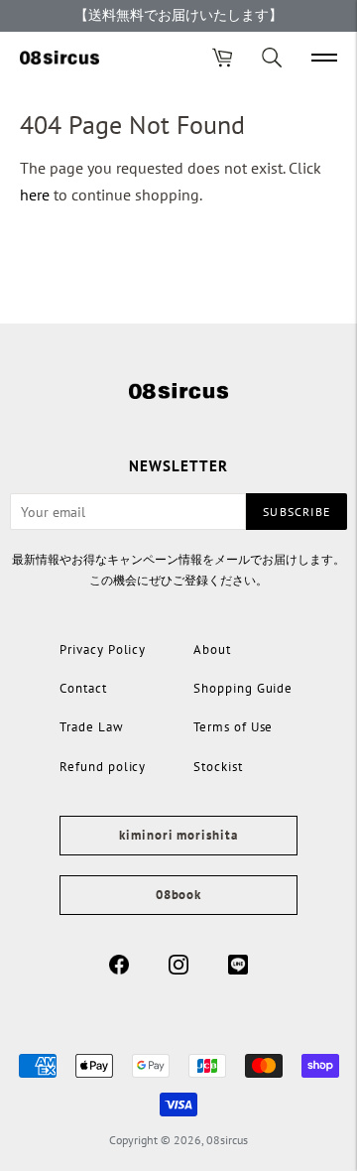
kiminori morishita (178, 835)
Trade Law (92, 726)
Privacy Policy (103, 649)
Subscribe (296, 511)
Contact (83, 688)
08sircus (227, 1139)
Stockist (218, 766)
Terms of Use (233, 726)
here (35, 194)
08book (178, 894)
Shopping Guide (243, 688)
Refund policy (103, 766)
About (212, 649)
